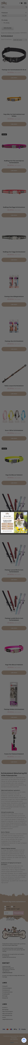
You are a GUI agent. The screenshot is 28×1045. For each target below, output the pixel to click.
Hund (7, 523)
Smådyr (7, 528)
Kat (7, 526)
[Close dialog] (26, 512)
